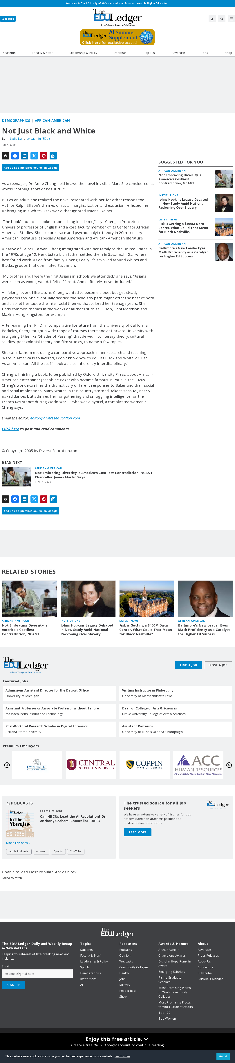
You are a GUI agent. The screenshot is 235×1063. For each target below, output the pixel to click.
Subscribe (7, 18)
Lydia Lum (17, 139)
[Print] (5, 155)
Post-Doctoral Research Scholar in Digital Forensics (47, 726)
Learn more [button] (122, 1056)
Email (5, 966)
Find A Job (188, 665)
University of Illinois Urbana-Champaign (152, 732)
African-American (52, 120)
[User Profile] (212, 18)
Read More (138, 832)
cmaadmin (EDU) (38, 139)
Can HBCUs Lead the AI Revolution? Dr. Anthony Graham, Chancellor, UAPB (73, 818)
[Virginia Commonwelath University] (145, 765)
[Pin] (43, 155)
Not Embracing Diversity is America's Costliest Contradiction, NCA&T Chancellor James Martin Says (94, 475)
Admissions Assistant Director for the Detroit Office (47, 690)
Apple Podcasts (18, 851)
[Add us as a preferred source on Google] (53, 155)
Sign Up (13, 985)
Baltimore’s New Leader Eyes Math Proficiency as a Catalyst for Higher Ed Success (183, 252)
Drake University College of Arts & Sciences (154, 714)
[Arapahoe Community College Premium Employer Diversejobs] (91, 765)
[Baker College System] (198, 765)
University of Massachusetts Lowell (148, 696)
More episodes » (18, 843)
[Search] (221, 18)
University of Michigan (22, 696)
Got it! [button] (223, 1056)
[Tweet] (34, 155)
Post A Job (218, 665)
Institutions (168, 195)
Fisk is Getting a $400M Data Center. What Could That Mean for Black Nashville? (183, 228)
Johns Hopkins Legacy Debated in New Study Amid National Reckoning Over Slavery (183, 204)
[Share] (15, 155)
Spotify (58, 851)
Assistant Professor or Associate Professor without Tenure (52, 708)
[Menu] (231, 18)
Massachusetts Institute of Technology (34, 714)
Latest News (168, 219)
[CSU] (37, 765)
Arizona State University (23, 732)
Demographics (16, 120)
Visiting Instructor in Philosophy (147, 690)
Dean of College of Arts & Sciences (149, 708)
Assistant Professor (137, 726)
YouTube (75, 851)
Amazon (41, 851)
